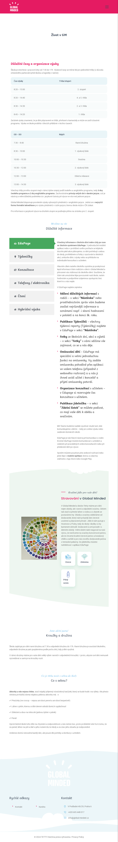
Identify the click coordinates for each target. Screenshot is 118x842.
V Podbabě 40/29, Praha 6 (80, 806)
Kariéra (42, 806)
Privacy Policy (78, 837)
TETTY (44, 837)
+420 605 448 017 (76, 812)
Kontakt (18, 806)
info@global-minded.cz (78, 817)
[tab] (31, 243)
